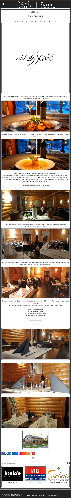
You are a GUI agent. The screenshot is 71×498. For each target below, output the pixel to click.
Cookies (34, 495)
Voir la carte (36, 458)
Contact (41, 495)
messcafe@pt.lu (35, 324)
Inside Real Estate (13, 482)
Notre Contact (52, 495)
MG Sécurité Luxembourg (35, 482)
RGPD (28, 495)
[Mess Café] (35, 23)
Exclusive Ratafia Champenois (58, 482)
